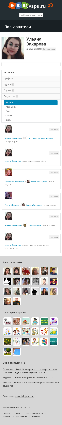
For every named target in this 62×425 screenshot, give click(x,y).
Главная (6, 413)
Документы (10, 96)
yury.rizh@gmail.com (24, 396)
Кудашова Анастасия (14, 181)
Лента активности (34, 413)
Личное (9, 102)
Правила (36, 416)
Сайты (8, 115)
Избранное (10, 106)
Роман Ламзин (34, 225)
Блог (18, 413)
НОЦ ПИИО (8, 407)
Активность (10, 72)
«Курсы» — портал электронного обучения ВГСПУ (28, 377)
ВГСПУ (16, 407)
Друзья (8, 84)
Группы (8, 90)
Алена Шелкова (12, 205)
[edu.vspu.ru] (31, 5)
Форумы (7, 416)
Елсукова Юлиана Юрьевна (40, 138)
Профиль (8, 78)
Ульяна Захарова (36, 41)
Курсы (8, 119)
